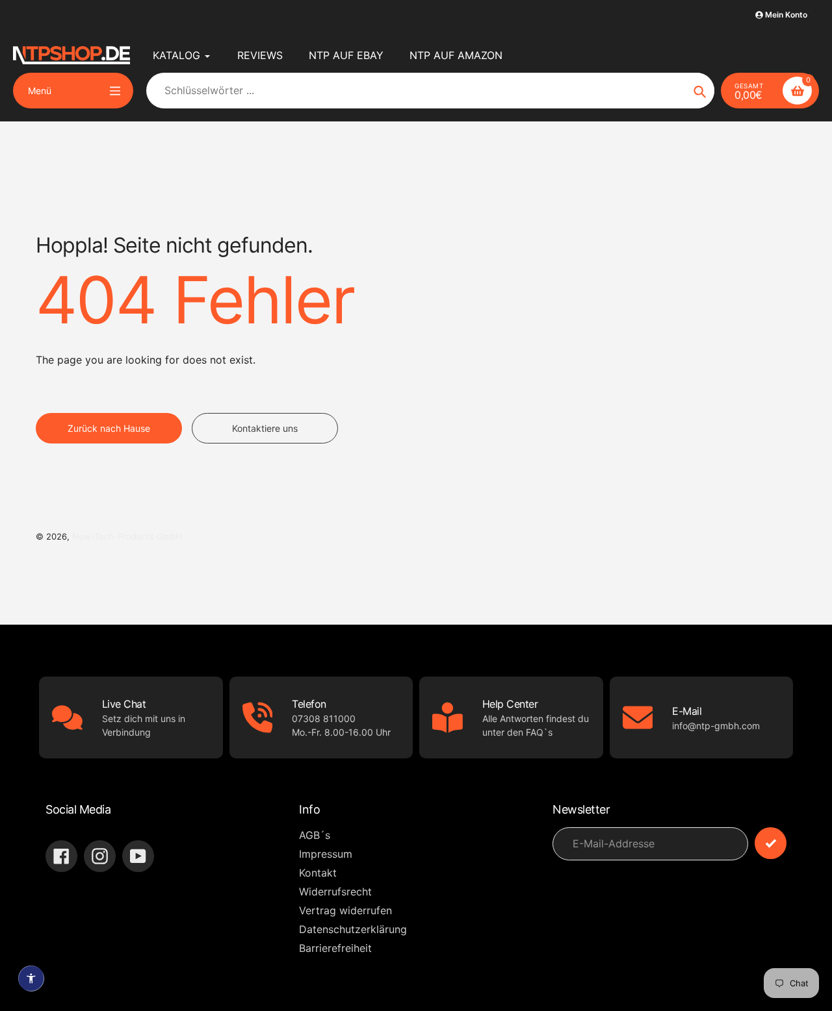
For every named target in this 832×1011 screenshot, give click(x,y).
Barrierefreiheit (335, 948)
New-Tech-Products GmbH (127, 536)
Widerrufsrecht (335, 891)
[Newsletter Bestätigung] (770, 843)
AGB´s (314, 835)
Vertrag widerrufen (345, 910)
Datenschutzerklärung (353, 929)
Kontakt (318, 872)
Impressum (325, 853)
